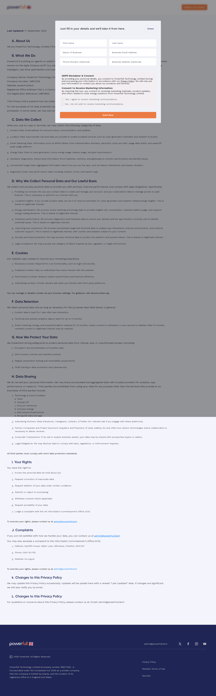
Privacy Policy (127, 81)
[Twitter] (180, 644)
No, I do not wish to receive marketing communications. (94, 104)
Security (146, 676)
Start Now (108, 115)
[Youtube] (204, 644)
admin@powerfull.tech (65, 521)
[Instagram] (196, 644)
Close (150, 28)
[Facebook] (188, 644)
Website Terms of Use (153, 669)
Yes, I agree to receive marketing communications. (91, 99)
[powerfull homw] (18, 644)
